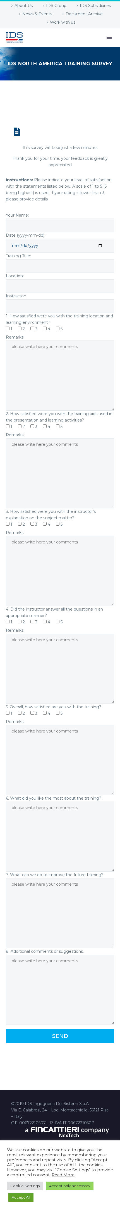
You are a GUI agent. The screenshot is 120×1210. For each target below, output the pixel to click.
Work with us (62, 22)
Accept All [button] (21, 1197)
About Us (24, 5)
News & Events (37, 13)
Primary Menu (109, 37)
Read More (63, 1174)
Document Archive (84, 13)
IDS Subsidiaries (95, 5)
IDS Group (56, 5)
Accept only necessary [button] (69, 1186)
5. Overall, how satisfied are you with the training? (53, 706)
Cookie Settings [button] (25, 1186)
